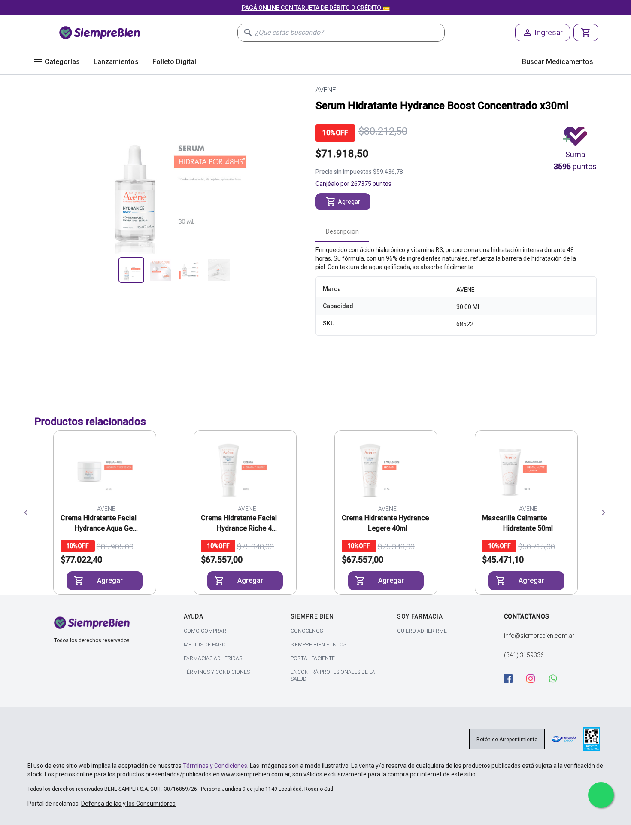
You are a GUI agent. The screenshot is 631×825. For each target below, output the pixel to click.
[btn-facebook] (512, 678)
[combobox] (349, 32)
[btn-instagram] (534, 678)
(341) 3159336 (524, 655)
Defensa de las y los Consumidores (128, 803)
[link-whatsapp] (557, 679)
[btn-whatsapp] (557, 678)
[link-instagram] (534, 679)
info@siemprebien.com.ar (539, 635)
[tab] (342, 231)
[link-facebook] (512, 679)
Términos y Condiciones (215, 765)
